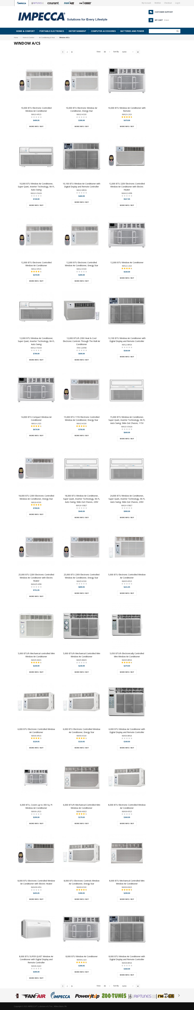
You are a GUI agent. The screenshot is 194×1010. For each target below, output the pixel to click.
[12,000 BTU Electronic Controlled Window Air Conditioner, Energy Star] (81, 235)
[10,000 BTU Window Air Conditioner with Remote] (127, 80)
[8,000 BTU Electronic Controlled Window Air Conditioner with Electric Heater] (36, 853)
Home (16, 37)
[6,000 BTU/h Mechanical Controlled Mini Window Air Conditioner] (81, 777)
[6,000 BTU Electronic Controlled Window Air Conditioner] (36, 701)
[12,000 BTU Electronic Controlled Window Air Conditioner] (36, 235)
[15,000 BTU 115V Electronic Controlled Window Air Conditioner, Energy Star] (81, 389)
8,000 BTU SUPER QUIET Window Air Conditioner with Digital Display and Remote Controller (36, 959)
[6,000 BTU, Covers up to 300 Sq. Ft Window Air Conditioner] (36, 777)
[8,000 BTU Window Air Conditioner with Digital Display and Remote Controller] (127, 929)
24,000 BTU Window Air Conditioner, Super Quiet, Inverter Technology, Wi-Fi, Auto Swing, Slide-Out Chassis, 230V (127, 498)
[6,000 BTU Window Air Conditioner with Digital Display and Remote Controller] (127, 701)
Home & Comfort (28, 37)
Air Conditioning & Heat (47, 37)
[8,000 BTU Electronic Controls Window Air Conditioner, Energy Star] (81, 853)
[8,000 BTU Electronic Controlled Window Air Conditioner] (127, 777)
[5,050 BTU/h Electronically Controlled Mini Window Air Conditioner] (127, 626)
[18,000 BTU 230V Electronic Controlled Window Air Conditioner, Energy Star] (36, 468)
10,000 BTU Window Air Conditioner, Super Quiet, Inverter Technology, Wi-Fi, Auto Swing (36, 186)
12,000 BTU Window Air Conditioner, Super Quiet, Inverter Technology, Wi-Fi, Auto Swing (36, 341)
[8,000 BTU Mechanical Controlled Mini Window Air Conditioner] (127, 853)
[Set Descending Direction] (138, 52)
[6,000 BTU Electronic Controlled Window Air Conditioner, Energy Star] (81, 701)
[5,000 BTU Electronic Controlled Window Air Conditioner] (127, 547)
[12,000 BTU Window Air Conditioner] (127, 235)
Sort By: (116, 52)
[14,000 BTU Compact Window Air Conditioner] (36, 389)
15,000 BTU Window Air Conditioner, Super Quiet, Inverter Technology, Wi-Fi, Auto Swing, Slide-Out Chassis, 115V (127, 420)
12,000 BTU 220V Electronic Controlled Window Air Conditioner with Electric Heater (127, 186)
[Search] (177, 31)
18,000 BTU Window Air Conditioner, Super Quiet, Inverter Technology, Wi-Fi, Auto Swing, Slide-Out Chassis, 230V (81, 498)
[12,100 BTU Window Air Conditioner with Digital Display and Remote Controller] (127, 310)
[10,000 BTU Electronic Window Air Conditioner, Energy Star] (81, 80)
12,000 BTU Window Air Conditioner (126, 262)
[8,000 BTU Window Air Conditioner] (81, 929)
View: (99, 52)
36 (105, 52)
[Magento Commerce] (66, 16)
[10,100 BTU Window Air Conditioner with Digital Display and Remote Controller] (81, 156)
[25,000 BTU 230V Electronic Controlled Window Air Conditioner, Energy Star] (81, 547)
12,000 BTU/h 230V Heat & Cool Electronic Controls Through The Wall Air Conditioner (81, 341)
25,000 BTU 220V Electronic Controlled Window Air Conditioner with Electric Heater (36, 577)
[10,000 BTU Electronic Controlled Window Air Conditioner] (36, 80)
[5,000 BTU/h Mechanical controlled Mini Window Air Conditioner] (36, 626)
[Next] (72, 52)
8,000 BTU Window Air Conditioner (82, 956)
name (124, 52)
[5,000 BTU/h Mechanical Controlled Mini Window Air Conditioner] (81, 626)
